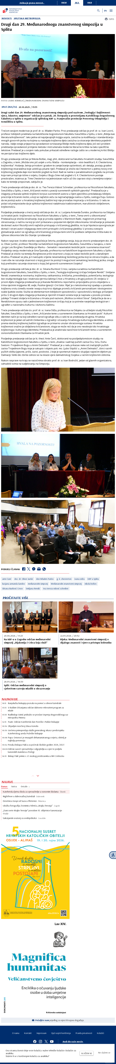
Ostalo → (25, 786)
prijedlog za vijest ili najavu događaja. (59, 1020)
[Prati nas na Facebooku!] (34, 1041)
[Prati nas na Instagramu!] (40, 1041)
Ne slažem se (104, 1052)
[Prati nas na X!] (46, 1041)
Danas (4, 786)
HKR (89, 2)
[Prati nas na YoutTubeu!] (51, 1041)
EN (105, 10)
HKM (64, 2)
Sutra (14, 786)
